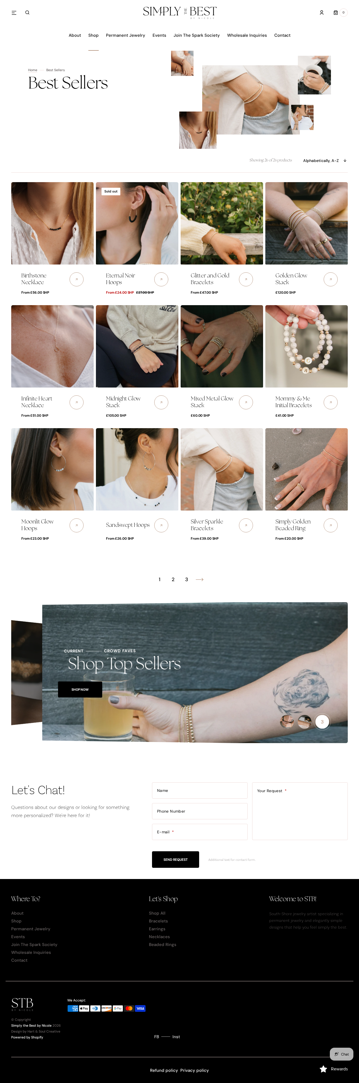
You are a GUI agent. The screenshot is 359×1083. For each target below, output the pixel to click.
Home (32, 70)
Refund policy (164, 1070)
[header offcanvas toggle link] (16, 12)
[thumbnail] (287, 721)
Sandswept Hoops (128, 525)
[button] (27, 12)
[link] (52, 223)
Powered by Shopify (27, 1037)
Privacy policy (194, 1070)
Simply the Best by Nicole (31, 1025)
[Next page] (199, 579)
